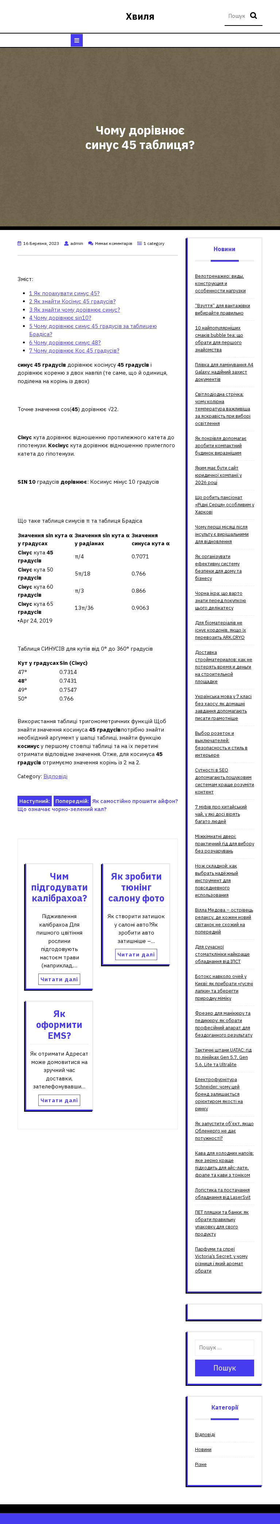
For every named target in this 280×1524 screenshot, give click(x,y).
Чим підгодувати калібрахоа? (59, 887)
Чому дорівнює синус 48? (65, 342)
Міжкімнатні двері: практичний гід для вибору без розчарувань (224, 843)
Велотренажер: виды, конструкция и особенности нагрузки (220, 283)
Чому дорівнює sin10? (60, 317)
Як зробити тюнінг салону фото (136, 887)
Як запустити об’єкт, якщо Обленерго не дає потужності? (224, 1130)
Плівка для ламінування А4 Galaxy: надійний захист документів (224, 372)
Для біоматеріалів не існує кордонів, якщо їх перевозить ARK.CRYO (220, 630)
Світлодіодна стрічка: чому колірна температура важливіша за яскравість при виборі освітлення (222, 408)
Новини (203, 1449)
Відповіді (55, 776)
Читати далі (59, 979)
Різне (201, 1464)
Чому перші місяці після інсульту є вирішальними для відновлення (222, 534)
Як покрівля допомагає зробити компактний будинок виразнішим (220, 445)
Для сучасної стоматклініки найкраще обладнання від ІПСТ (222, 954)
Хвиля (140, 16)
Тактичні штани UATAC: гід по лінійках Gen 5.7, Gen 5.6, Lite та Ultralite (223, 1057)
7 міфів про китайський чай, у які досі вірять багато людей (221, 814)
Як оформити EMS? (59, 1024)
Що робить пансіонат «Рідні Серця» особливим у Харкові (224, 504)
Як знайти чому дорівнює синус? (74, 309)
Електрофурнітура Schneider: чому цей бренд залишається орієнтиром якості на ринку (219, 1094)
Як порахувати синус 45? (64, 293)
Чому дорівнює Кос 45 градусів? (74, 350)
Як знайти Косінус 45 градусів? (72, 301)
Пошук (254, 16)
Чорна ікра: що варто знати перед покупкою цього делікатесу (220, 600)
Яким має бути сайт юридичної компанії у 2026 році (218, 475)
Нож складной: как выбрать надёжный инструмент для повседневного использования (216, 880)
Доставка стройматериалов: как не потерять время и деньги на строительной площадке (223, 667)
